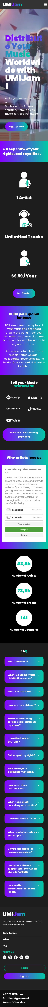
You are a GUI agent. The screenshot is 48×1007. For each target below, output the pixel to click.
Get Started (24, 293)
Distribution (10, 933)
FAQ (5, 945)
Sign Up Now (16, 126)
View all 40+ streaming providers (24, 434)
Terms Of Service (14, 1002)
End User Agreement (16, 998)
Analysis (17, 517)
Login (24, 967)
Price (6, 939)
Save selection (24, 524)
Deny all (24, 535)
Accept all (24, 530)
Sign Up (24, 976)
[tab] (24, 661)
